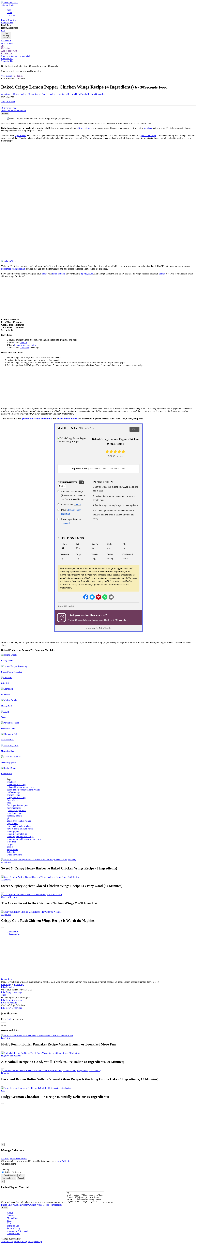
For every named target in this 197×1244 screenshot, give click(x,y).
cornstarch (24, 347)
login (11, 5)
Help (9, 1223)
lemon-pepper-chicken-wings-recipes (24, 839)
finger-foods (12, 800)
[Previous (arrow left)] (2, 1025)
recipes (10, 844)
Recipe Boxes (6, 774)
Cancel (21, 1178)
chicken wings (83, 128)
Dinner (31, 94)
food (9, 10)
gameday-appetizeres (16, 810)
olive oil (23, 342)
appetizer (148, 128)
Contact (10, 1215)
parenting (11, 15)
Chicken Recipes (19, 94)
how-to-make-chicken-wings (20, 828)
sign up (4, 5)
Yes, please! (6, 76)
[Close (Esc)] (2, 1022)
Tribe (3, 995)
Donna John (6, 979)
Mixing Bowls (6, 706)
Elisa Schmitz (7, 987)
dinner (162, 273)
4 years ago (19, 984)
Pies (3, 1090)
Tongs (3, 717)
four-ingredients (14, 808)
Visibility (5, 1169)
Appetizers (6, 94)
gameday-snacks (14, 815)
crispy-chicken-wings (16, 797)
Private (17, 1172)
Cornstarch (5, 694)
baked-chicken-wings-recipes (20, 787)
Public (7, 1172)
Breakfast (5, 1038)
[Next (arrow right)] (5, 1025)
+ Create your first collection (14, 1158)
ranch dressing (58, 273)
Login (4, 20)
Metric (62, 486)
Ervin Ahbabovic (9, 1002)
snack (44, 273)
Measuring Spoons (8, 762)
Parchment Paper (8, 728)
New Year (11, 841)
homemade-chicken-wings (19, 826)
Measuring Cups (7, 751)
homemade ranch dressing (13, 269)
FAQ (9, 1220)
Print (134, 429)
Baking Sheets (7, 660)
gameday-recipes (14, 813)
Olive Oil (5, 683)
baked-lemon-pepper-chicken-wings (23, 789)
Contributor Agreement (17, 1231)
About (10, 1213)
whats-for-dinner (14, 854)
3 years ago (17, 1008)
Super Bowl (12, 849)
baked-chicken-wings (16, 784)
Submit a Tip (7, 22)
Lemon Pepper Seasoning (11, 672)
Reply (8, 984)
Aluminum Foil (7, 740)
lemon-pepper (13, 831)
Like (3, 984)
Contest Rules (13, 1233)
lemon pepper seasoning (25, 345)
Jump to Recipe (8, 101)
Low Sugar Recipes (66, 94)
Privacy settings (35, 1241)
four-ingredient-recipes (17, 805)
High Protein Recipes (85, 94)
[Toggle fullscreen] (5, 1022)
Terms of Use (13, 1226)
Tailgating (11, 852)
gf (8, 818)
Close (21, 1175)
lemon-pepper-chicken (17, 834)
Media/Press (12, 1218)
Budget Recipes (49, 94)
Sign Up (12, 20)
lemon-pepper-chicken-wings (20, 836)
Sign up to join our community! (15, 56)
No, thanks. (18, 76)
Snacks (37, 94)
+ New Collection (9, 1175)
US (81, 482)
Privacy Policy (13, 1228)
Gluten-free (100, 94)
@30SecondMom (80, 620)
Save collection (8, 1178)
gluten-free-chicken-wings (19, 821)
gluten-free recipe (148, 135)
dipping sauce (87, 273)
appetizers (11, 782)
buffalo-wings (13, 792)
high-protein (20, 135)
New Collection (64, 1161)
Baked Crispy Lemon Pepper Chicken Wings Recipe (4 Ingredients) (32, 1205)
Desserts (5, 1073)
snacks (10, 847)
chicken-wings (13, 795)
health (9, 12)
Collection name (8, 1164)
